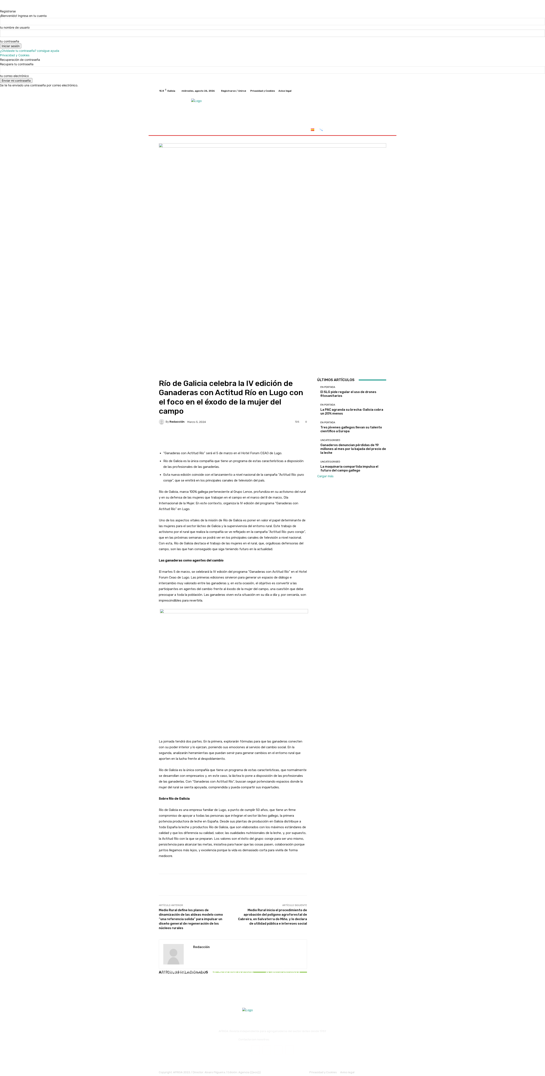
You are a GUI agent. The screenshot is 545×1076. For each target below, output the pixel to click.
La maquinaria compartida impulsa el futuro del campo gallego (349, 468)
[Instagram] (368, 90)
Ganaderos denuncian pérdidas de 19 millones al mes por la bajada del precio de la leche (353, 449)
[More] (294, 436)
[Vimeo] (378, 90)
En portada (182, 966)
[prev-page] (160, 984)
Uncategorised (330, 440)
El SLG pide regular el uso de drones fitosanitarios (183, 973)
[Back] (1, 7)
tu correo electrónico (14, 76)
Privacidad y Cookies (14, 55)
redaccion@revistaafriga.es (288, 1039)
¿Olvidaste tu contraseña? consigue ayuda (29, 50)
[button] (381, 130)
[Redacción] (162, 422)
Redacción (177, 421)
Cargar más (325, 476)
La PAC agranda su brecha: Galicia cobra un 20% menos (233, 973)
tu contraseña (9, 41)
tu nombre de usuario (15, 27)
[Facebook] (363, 90)
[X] (373, 90)
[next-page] (162, 984)
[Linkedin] (278, 1050)
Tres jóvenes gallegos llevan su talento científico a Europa (282, 971)
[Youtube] (383, 90)
